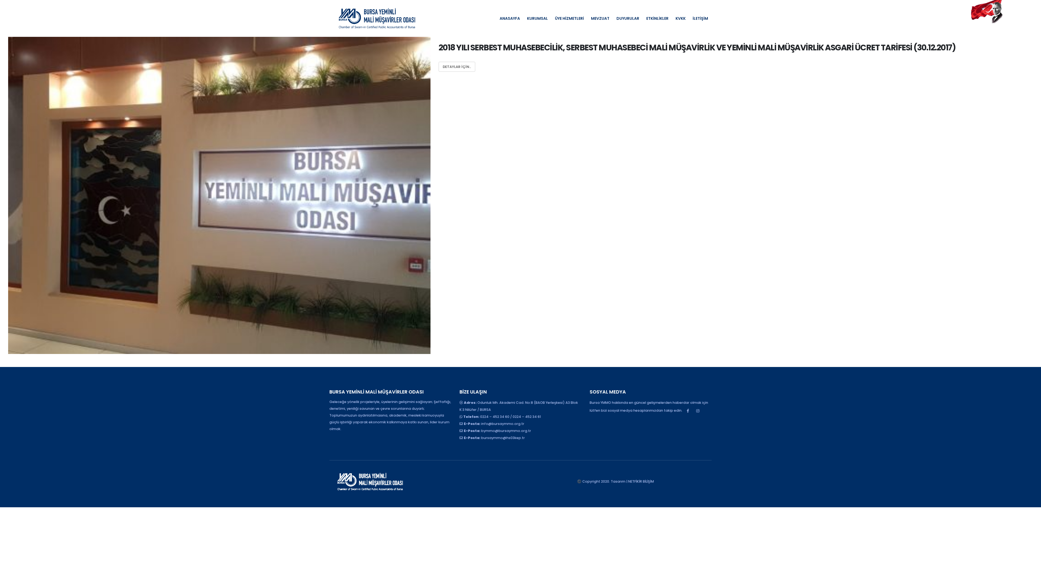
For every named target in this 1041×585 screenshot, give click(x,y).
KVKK (681, 18)
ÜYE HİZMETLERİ (569, 18)
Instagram (698, 411)
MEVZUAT (600, 18)
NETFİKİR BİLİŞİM (641, 481)
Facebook (688, 411)
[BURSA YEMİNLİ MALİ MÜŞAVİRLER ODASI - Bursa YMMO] (376, 18)
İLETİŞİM (700, 18)
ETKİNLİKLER (657, 18)
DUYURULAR (627, 18)
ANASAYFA (510, 18)
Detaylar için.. (457, 66)
